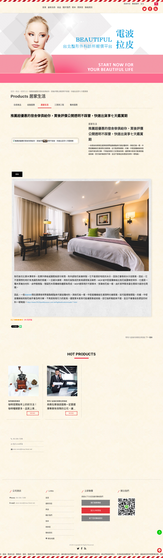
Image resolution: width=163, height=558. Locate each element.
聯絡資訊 (88, 7)
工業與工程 (59, 105)
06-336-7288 (18, 439)
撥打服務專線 (96, 503)
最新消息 (51, 7)
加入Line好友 (18, 444)
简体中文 (127, 4)
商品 (59, 7)
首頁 (44, 7)
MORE (32, 413)
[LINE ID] (159, 532)
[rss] (155, 9)
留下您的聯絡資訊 (95, 518)
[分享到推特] (144, 9)
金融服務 (31, 105)
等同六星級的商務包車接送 (138, 337)
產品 (17, 91)
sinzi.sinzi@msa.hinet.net (22, 449)
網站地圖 (51, 538)
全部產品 (17, 105)
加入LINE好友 (96, 510)
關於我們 (66, 7)
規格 (17, 174)
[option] (81, 48)
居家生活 (24, 91)
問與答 (80, 7)
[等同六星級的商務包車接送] (62, 381)
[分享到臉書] (150, 9)
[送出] (156, 3)
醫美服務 (74, 105)
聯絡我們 (135, 4)
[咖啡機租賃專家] (23, 381)
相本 (74, 7)
